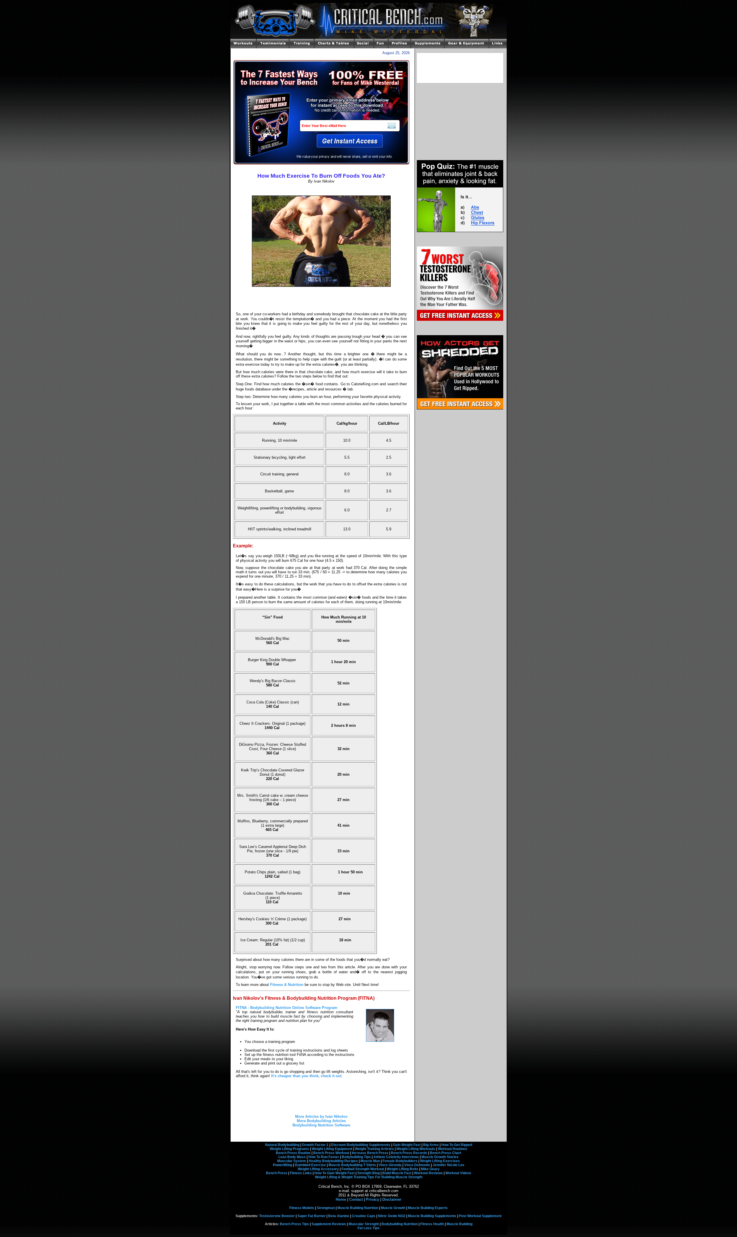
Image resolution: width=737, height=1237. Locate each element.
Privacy (372, 1199)
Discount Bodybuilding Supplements (360, 1145)
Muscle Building (459, 1224)
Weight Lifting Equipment (332, 1149)
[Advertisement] (321, 189)
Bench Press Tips (294, 1224)
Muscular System (291, 1161)
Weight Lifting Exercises (440, 1161)
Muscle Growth (393, 1208)
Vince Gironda (390, 1165)
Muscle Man (370, 1161)
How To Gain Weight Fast (334, 1173)
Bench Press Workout (331, 1153)
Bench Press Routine (293, 1153)
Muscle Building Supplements (432, 1216)
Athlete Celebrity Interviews (396, 1157)
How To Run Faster (323, 1157)
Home (341, 1199)
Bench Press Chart (445, 1153)
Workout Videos (458, 1173)
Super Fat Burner (311, 1216)
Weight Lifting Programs (289, 1149)
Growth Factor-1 (315, 1145)
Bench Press (276, 1173)
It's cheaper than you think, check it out (306, 1076)
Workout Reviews (428, 1173)
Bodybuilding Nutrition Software (321, 1125)
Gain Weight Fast (407, 1145)
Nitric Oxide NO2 (391, 1216)
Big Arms (431, 1145)
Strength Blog (368, 1173)
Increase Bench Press (370, 1153)
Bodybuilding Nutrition (399, 1224)
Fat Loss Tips (368, 1228)
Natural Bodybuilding (282, 1145)
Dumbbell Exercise (310, 1165)
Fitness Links (301, 1173)
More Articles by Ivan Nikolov (321, 1116)
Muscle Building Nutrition (357, 1208)
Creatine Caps (363, 1216)
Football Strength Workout (362, 1169)
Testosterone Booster (277, 1216)
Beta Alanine (338, 1216)
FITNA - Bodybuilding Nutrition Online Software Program (286, 1007)
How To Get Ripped (456, 1145)
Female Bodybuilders (400, 1161)
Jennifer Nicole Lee (448, 1165)
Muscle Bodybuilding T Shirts (352, 1165)
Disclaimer (391, 1199)
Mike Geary (430, 1169)
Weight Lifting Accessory (318, 1169)
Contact (356, 1199)
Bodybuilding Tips (356, 1157)
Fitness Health (432, 1224)
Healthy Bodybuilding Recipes (333, 1161)
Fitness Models (301, 1208)
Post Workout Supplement (480, 1216)
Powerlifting (282, 1165)
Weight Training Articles (374, 1149)
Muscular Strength (364, 1224)
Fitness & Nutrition (286, 984)
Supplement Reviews (328, 1224)
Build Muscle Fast (396, 1173)
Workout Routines (452, 1149)
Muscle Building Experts (428, 1208)
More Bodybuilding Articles (321, 1121)
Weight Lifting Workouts (415, 1149)
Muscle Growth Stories (440, 1157)
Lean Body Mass (292, 1157)
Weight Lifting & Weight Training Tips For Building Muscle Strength (368, 1177)
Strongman (326, 1208)
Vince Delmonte (417, 1165)
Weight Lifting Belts (402, 1169)
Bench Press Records (409, 1153)
